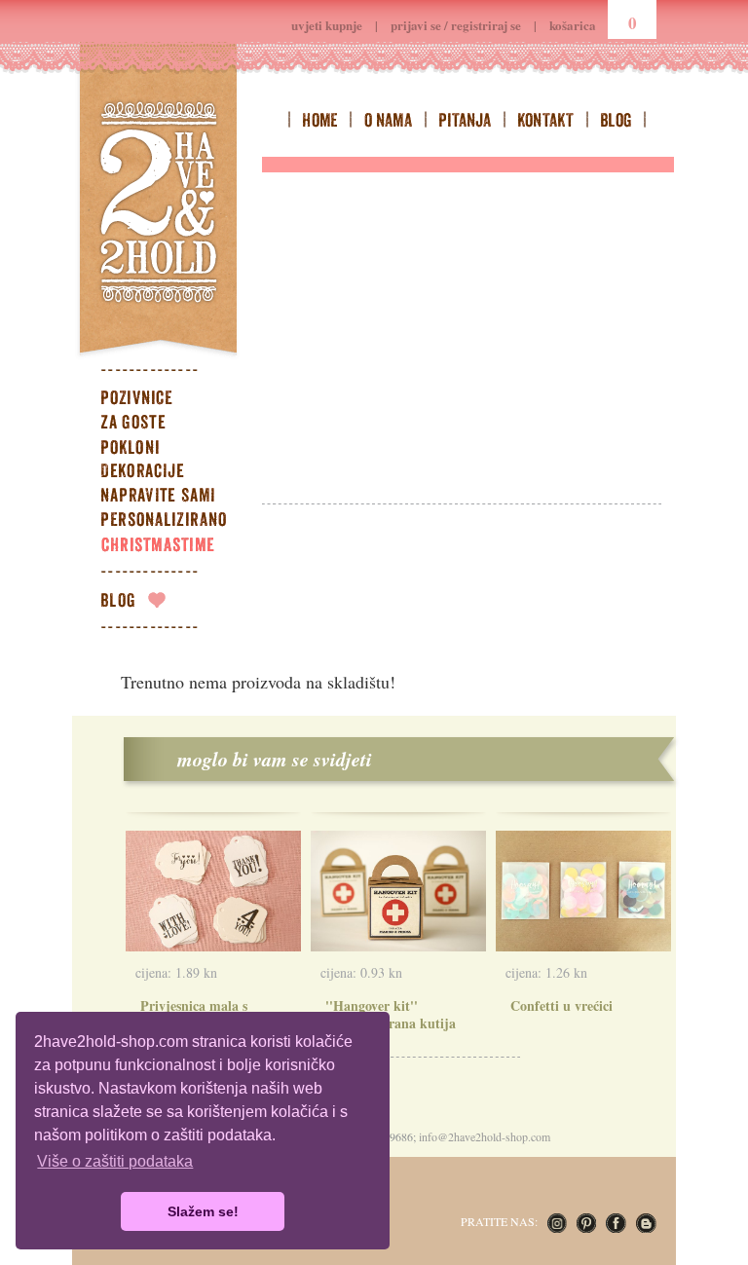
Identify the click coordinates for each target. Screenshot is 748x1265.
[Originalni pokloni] (174, 449)
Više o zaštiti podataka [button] (115, 1161)
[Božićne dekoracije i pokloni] (174, 546)
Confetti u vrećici (561, 1005)
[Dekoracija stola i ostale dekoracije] (174, 473)
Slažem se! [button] (203, 1211)
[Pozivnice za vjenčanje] (174, 400)
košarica (572, 25)
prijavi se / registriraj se (456, 25)
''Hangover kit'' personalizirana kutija (390, 1014)
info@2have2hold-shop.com (484, 1136)
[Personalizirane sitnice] (174, 522)
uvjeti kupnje (326, 25)
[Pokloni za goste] (174, 424)
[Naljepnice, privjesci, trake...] (174, 497)
